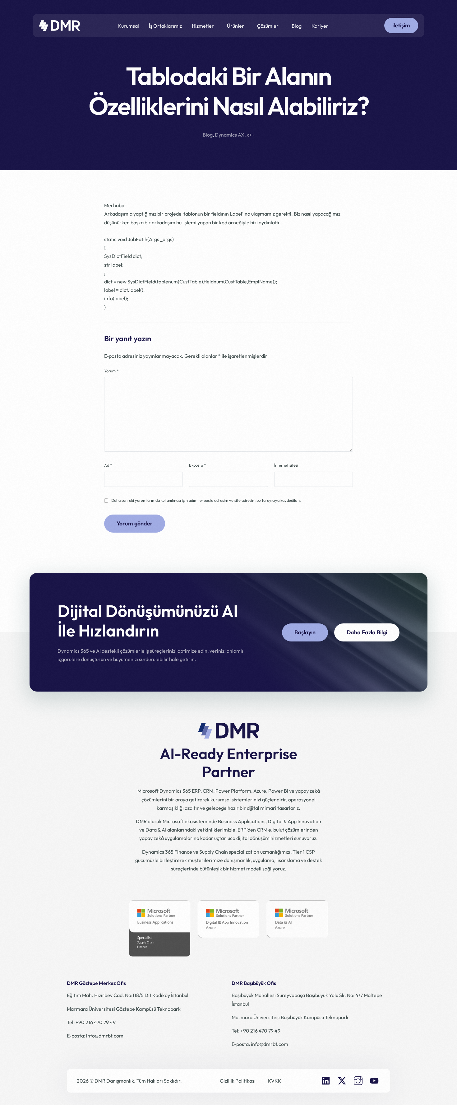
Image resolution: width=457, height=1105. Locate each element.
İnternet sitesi (286, 465)
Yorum (111, 370)
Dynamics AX (229, 135)
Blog (208, 135)
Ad (108, 465)
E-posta (197, 465)
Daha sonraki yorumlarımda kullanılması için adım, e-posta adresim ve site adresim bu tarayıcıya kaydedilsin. (206, 500)
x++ (251, 135)
